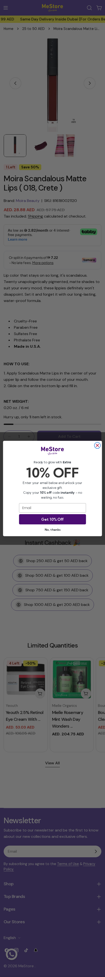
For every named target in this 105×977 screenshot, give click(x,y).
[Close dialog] (97, 445)
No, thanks (52, 529)
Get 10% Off (52, 519)
